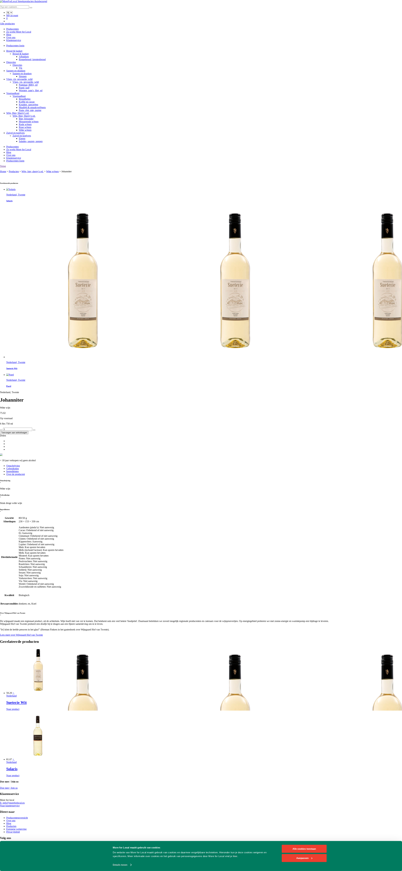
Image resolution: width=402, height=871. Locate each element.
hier (235, 856)
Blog (8, 34)
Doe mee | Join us (9, 788)
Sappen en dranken (15, 70)
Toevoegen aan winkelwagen (14, 432)
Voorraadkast (12, 93)
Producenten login (15, 45)
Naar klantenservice (10, 805)
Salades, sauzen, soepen (31, 141)
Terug (3, 166)
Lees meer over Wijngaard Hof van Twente (21, 635)
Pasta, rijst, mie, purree (30, 110)
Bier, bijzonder (26, 118)
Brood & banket (14, 51)
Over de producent (15, 474)
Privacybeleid (13, 832)
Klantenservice (13, 40)
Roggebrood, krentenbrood (32, 59)
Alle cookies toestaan (304, 848)
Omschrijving (13, 465)
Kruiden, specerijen (28, 104)
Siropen (23, 76)
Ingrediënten (12, 471)
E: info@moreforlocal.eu (12, 802)
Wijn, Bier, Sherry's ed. (17, 113)
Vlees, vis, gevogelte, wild (19, 79)
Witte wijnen (25, 130)
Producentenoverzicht (17, 817)
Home (3, 171)
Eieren (22, 138)
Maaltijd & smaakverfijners (32, 107)
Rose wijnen (25, 127)
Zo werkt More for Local (18, 31)
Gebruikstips (12, 468)
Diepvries (11, 62)
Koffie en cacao (27, 101)
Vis (20, 68)
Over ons (10, 37)
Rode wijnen (25, 124)
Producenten (12, 29)
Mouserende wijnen (28, 121)
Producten (14, 171)
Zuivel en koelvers (15, 133)
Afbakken (24, 56)
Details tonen (120, 864)
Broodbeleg (24, 99)
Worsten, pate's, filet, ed (30, 90)
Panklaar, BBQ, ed (28, 84)
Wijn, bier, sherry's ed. (32, 171)
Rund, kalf (24, 87)
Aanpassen (302, 858)
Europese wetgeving (16, 829)
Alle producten (7, 23)
